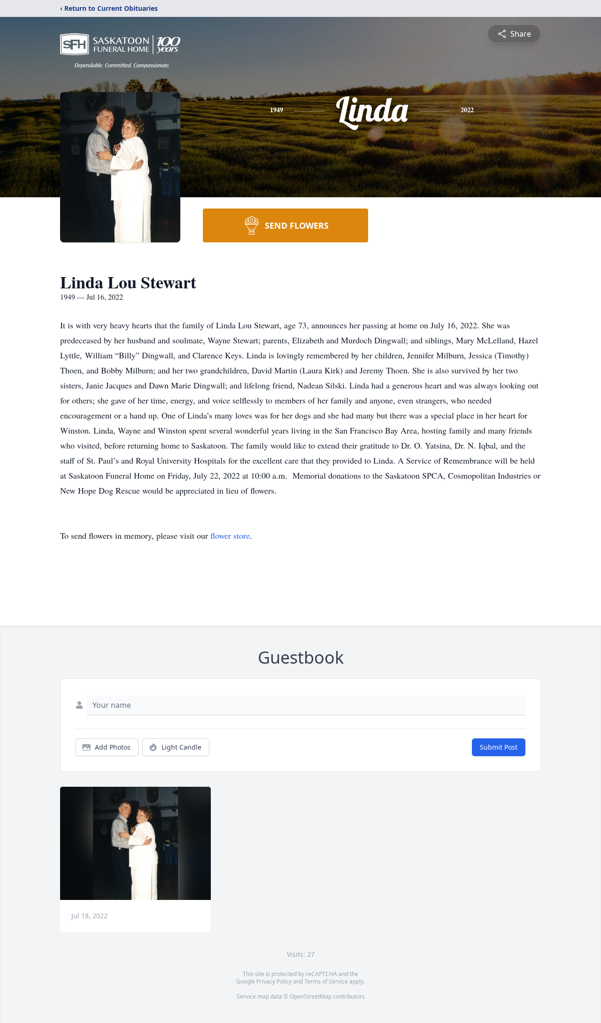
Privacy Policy (274, 981)
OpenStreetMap (310, 996)
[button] (135, 843)
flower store (230, 535)
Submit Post (498, 747)
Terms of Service (326, 981)
